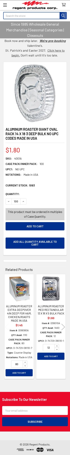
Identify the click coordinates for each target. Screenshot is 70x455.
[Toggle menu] (5, 5)
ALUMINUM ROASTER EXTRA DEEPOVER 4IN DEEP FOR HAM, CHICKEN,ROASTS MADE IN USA (19, 313)
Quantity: (33, 194)
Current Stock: (20, 185)
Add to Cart (19, 372)
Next (63, 326)
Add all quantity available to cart (35, 243)
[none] (35, 93)
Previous (6, 326)
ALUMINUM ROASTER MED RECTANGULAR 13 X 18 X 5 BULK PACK (51, 309)
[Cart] (64, 5)
